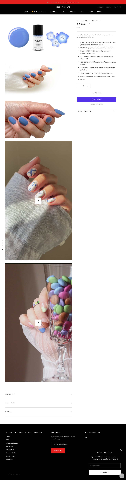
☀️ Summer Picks (39, 12)
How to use (10, 394)
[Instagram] (86, 437)
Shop (26, 12)
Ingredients (10, 403)
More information (85, 111)
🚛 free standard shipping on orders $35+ (63, 2)
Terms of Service (11, 453)
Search (108, 7)
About (8, 437)
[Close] (121, 450)
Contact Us (9, 446)
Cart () (117, 7)
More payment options (96, 104)
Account (101, 7)
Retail (99, 12)
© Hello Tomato (14, 474)
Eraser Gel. (84, 59)
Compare (72, 12)
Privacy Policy (10, 456)
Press (91, 12)
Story (82, 12)
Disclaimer (9, 459)
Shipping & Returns (12, 443)
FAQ (63, 12)
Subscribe (105, 472)
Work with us (10, 450)
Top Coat (91, 53)
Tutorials (54, 12)
